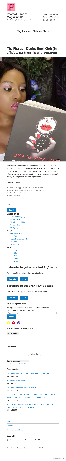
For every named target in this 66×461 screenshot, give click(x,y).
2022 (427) (14, 261)
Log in (24, 279)
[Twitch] (18, 322)
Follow (11, 316)
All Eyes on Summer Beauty (17, 381)
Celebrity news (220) (17, 222)
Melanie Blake (27, 190)
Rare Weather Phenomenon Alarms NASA (22, 388)
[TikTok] (47, 20)
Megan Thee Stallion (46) (19, 239)
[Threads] (51, 20)
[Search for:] (33, 204)
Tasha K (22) (14, 244)
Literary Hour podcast (15, 190)
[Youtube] (43, 20)
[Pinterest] (13, 322)
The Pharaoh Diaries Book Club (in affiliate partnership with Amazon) (32, 50)
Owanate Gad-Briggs (15, 188)
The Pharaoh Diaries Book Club (17, 193)
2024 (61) (13, 256)
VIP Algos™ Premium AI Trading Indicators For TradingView (29, 374)
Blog (50, 14)
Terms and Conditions (51, 16)
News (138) (14, 228)
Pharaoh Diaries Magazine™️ (17, 15)
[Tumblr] (57, 20)
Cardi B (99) (14, 236)
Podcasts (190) (15, 225)
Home (45, 14)
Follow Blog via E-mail (16, 303)
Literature (40, 188)
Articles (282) (15, 219)
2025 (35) (13, 253)
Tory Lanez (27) (15, 242)
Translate (22, 364)
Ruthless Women (38, 190)
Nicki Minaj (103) (16, 233)
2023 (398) (14, 258)
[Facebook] (54, 20)
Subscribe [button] (12, 279)
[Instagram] (40, 20)
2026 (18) (13, 250)
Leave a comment (14, 195)
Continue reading (13, 182)
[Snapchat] (8, 322)
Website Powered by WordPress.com (37, 448)
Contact (56, 14)
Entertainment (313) (17, 216)
